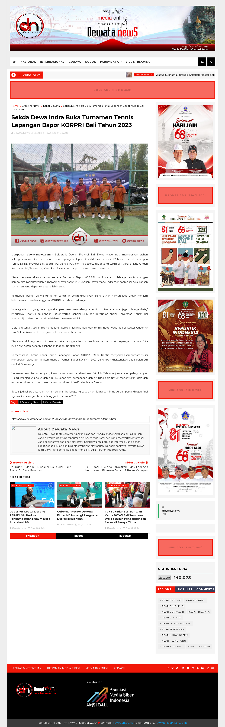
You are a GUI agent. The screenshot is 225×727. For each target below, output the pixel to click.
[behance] (202, 668)
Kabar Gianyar (170, 617)
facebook (32, 536)
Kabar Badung (170, 600)
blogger (125, 536)
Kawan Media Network (171, 723)
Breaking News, (43, 132)
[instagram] (208, 668)
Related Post (20, 477)
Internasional (52, 61)
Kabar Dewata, (60, 132)
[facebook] (168, 668)
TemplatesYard (123, 723)
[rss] (198, 668)
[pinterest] (183, 668)
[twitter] (173, 668)
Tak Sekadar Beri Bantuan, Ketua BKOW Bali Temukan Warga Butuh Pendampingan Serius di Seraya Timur (125, 517)
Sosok (90, 61)
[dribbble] (193, 668)
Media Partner (96, 668)
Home (15, 105)
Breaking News (127, 75)
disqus (78, 536)
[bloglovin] (188, 668)
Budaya (75, 61)
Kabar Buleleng (172, 606)
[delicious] (212, 668)
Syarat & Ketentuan (26, 668)
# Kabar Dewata (52, 402)
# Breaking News (29, 402)
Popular (185, 589)
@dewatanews (171, 510)
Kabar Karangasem (174, 635)
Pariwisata (109, 61)
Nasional (28, 61)
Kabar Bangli (195, 600)
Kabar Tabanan (199, 646)
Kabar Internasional (175, 623)
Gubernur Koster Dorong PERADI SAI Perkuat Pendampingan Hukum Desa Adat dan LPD (30, 517)
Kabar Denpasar (172, 612)
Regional (165, 589)
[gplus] (177, 668)
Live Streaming (138, 61)
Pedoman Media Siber (63, 668)
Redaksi (119, 668)
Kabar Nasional (171, 646)
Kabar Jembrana (172, 629)
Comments (205, 589)
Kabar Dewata (51, 105)
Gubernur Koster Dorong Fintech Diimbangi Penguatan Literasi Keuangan (78, 515)
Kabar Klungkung (173, 641)
